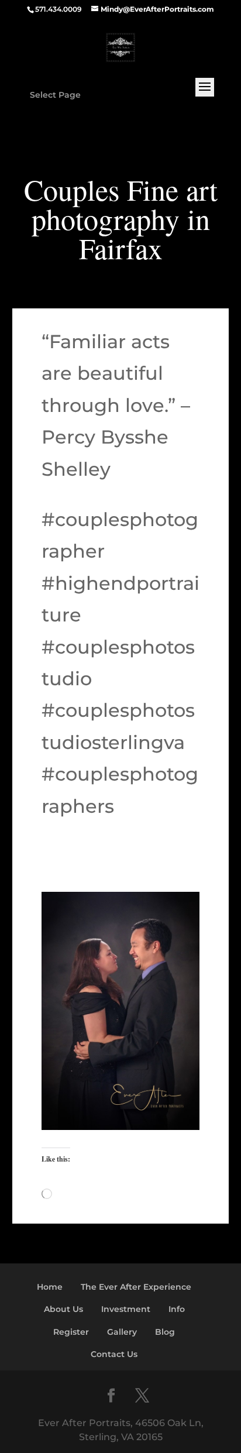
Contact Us (114, 1354)
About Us (63, 1309)
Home (50, 1287)
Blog (165, 1332)
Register (71, 1332)
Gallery (122, 1332)
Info (176, 1309)
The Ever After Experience (136, 1287)
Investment (125, 1309)
